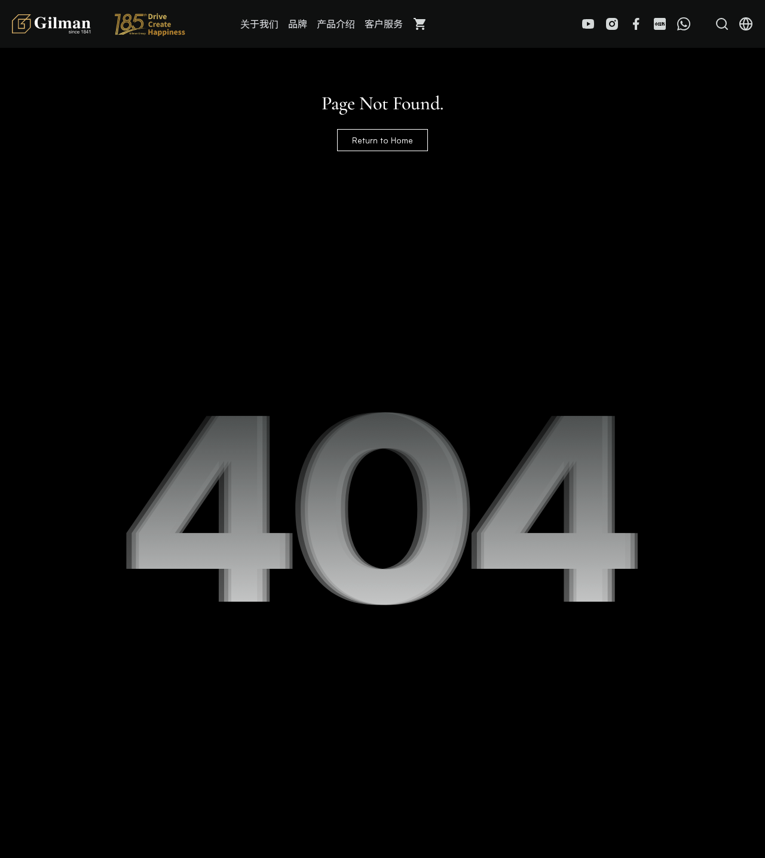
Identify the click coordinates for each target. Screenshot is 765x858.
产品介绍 (336, 24)
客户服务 (384, 24)
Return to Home (382, 140)
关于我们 (259, 24)
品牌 (297, 24)
